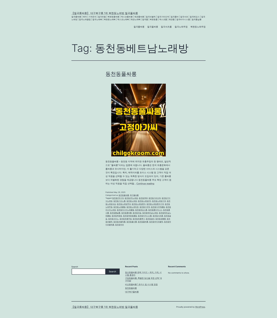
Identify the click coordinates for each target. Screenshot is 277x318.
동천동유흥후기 (139, 219)
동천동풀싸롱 (121, 74)
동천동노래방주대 (124, 204)
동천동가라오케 (155, 198)
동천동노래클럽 (119, 207)
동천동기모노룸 (119, 201)
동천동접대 (150, 219)
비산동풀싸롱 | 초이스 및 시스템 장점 (141, 284)
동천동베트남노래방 (150, 213)
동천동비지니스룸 (145, 216)
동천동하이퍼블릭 (156, 222)
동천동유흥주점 (126, 219)
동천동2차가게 (118, 198)
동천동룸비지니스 (155, 210)
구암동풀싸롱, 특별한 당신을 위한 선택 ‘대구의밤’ (143, 279)
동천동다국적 (145, 207)
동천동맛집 (137, 213)
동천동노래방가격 (159, 201)
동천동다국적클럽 (158, 207)
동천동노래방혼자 (139, 204)
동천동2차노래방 (131, 198)
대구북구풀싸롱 (132, 292)
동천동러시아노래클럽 (125, 210)
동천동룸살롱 (115, 213)
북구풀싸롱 (134, 195)
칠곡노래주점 (181, 26)
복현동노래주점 (198, 26)
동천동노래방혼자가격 (155, 204)
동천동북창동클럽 (130, 216)
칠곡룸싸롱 (139, 26)
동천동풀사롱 (131, 222)
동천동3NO (143, 198)
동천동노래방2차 (144, 201)
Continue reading (145, 183)
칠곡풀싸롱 (152, 26)
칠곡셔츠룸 (166, 26)
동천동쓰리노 (113, 219)
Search (74, 267)
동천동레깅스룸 (141, 210)
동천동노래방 (131, 201)
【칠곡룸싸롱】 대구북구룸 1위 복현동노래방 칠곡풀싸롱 (104, 13)
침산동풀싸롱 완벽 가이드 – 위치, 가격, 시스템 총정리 (143, 273)
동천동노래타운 (132, 207)
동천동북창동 (117, 216)
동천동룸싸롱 (126, 213)
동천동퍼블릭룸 (119, 222)
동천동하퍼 (119, 225)
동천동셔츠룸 (158, 216)
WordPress (200, 307)
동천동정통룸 (160, 219)
